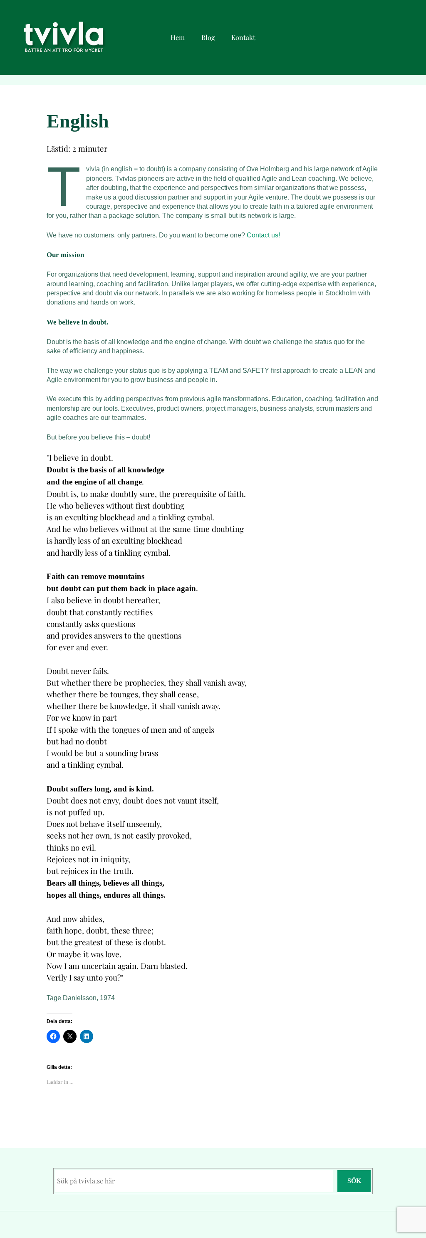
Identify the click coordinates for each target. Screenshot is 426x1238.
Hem (178, 37)
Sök (354, 1180)
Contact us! (263, 235)
